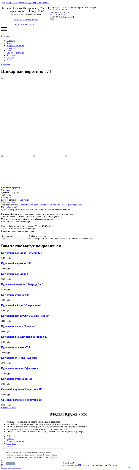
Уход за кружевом (9, 190)
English (10, 60)
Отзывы (10, 50)
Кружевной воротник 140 (16, 263)
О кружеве (11, 48)
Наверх (4, 407)
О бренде (11, 40)
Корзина (5, 36)
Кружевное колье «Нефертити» (19, 368)
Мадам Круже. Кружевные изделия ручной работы (25, 2)
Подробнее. (53, 457)
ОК (10, 463)
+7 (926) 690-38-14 (58, 9)
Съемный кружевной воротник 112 (22, 389)
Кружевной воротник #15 (16, 273)
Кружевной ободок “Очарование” (21, 305)
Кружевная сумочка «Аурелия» (19, 357)
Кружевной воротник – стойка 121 (21, 252)
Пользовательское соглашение (93, 465)
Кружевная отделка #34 (15, 294)
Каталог (10, 43)
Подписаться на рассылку (26, 24)
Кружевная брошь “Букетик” (18, 326)
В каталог (5, 65)
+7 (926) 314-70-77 (58, 14)
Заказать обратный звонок (26, 19)
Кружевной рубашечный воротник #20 (24, 336)
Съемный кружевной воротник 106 (22, 399)
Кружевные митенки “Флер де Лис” (22, 284)
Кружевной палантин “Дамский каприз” (25, 315)
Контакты (11, 55)
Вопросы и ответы (15, 45)
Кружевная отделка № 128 (16, 378)
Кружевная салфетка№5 (15, 347)
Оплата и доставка (15, 53)
